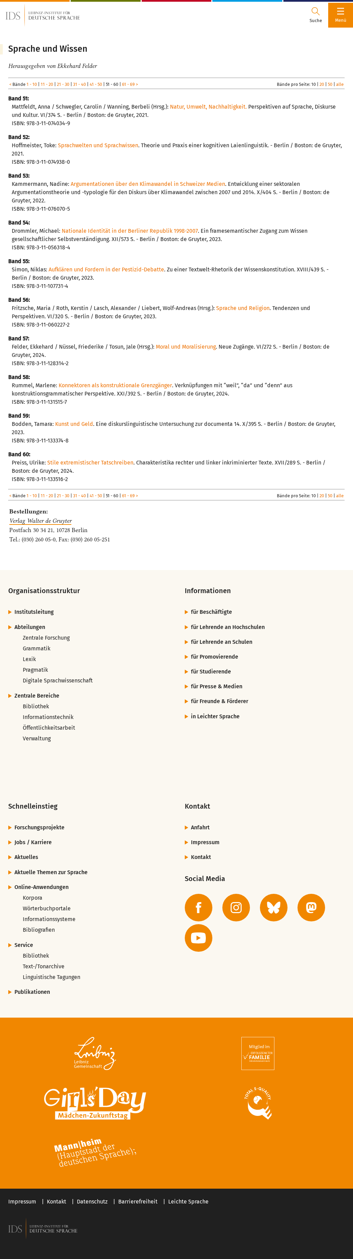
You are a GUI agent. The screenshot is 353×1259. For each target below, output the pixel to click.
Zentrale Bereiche (36, 695)
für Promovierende (214, 656)
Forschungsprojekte (39, 827)
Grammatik (36, 648)
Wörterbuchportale (47, 908)
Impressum (205, 842)
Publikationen (32, 992)
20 (322, 84)
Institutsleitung (34, 612)
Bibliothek (36, 706)
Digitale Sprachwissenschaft (58, 680)
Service (23, 945)
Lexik (29, 659)
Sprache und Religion (243, 308)
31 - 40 (79, 84)
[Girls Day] (95, 1103)
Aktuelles (26, 857)
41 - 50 (96, 84)
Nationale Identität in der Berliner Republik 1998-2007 (130, 231)
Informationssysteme (49, 919)
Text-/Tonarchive (43, 966)
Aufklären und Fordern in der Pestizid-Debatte (106, 269)
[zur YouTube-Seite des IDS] (198, 938)
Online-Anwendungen (41, 887)
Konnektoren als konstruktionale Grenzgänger (115, 385)
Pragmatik (35, 670)
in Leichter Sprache (215, 716)
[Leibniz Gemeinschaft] (95, 1053)
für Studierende (211, 671)
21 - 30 (63, 84)
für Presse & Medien (216, 686)
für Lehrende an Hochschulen (228, 627)
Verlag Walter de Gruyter (40, 520)
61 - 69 (128, 84)
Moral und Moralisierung (186, 346)
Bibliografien (39, 930)
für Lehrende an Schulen (221, 642)
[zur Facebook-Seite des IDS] (198, 907)
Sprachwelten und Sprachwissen (98, 145)
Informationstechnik (48, 717)
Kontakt (201, 857)
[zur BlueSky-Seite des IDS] (274, 907)
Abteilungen (29, 627)
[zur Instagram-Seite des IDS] (236, 907)
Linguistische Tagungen (51, 977)
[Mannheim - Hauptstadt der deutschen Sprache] (95, 1152)
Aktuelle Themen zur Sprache (51, 872)
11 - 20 (47, 84)
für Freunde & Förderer (219, 701)
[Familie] (258, 1053)
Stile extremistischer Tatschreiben (90, 462)
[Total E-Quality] (258, 1103)
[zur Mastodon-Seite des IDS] (311, 907)
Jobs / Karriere (33, 842)
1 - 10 (32, 84)
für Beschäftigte (211, 612)
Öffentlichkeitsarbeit (49, 728)
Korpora (32, 898)
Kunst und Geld (74, 424)
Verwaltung (37, 738)
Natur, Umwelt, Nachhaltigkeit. (208, 106)
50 (330, 84)
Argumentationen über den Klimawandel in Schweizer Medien (148, 184)
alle (340, 84)
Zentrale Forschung (46, 638)
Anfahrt (200, 827)
